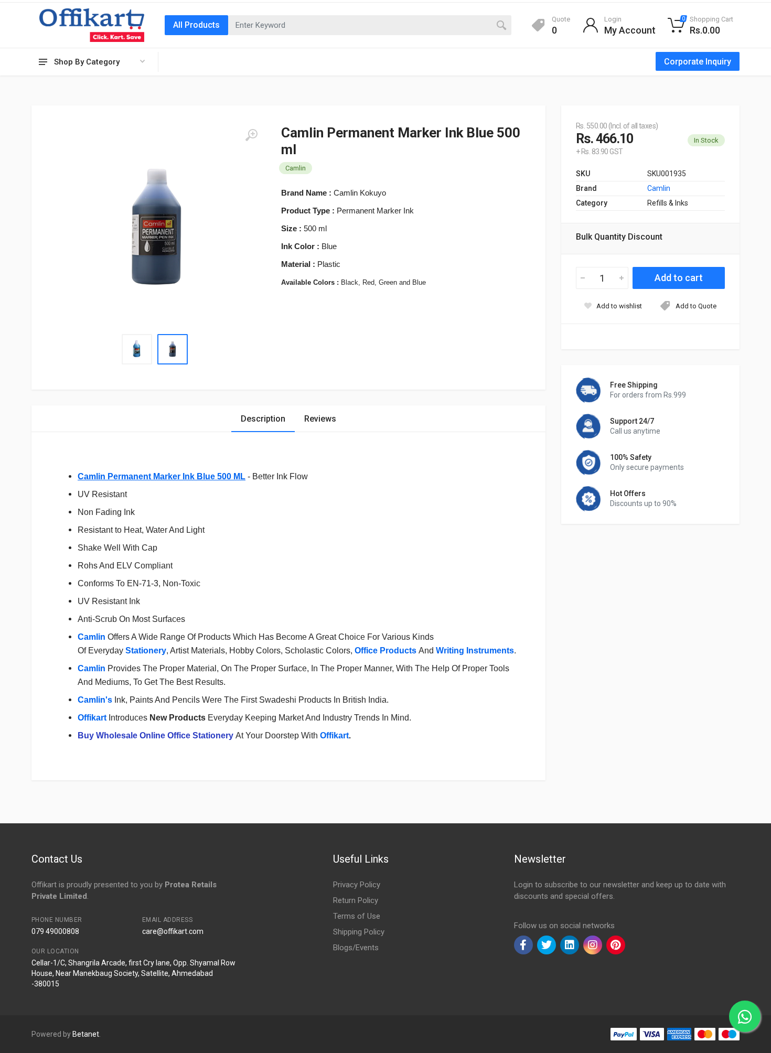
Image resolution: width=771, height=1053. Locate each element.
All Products (196, 25)
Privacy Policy (356, 884)
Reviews (320, 419)
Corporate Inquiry (697, 62)
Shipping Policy (358, 932)
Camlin (91, 668)
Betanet (85, 1034)
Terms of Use (356, 916)
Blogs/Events (356, 947)
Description (263, 419)
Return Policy (355, 900)
